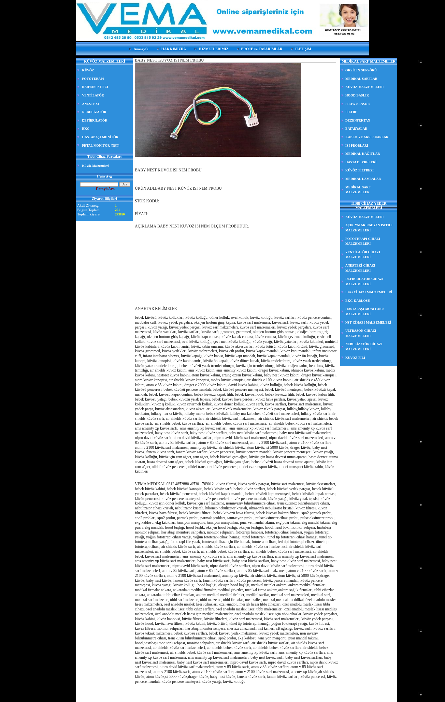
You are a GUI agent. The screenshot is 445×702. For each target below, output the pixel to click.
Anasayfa (141, 49)
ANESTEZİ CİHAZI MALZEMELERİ (360, 268)
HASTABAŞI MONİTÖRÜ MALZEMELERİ (364, 311)
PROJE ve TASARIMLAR (261, 49)
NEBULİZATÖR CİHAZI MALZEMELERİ (363, 346)
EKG (86, 128)
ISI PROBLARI (356, 145)
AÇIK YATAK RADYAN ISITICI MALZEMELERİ (369, 227)
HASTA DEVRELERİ (361, 162)
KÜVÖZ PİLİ (355, 357)
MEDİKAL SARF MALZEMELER (357, 189)
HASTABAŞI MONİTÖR (100, 137)
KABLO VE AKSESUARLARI (367, 137)
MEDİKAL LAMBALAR (363, 179)
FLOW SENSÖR (357, 104)
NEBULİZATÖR (94, 112)
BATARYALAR (356, 128)
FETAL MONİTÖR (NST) (100, 145)
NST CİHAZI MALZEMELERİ (368, 322)
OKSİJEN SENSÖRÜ (361, 70)
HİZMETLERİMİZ (213, 49)
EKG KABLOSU (357, 300)
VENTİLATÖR (93, 95)
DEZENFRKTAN (357, 120)
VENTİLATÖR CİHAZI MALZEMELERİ (362, 254)
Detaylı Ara (105, 189)
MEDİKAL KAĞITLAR (362, 153)
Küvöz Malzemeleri (95, 166)
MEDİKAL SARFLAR (361, 78)
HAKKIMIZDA (173, 49)
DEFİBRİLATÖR (94, 120)
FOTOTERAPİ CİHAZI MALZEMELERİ (362, 241)
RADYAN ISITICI (95, 87)
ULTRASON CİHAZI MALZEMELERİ (360, 333)
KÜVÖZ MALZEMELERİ (364, 87)
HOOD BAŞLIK (357, 95)
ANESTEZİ (90, 104)
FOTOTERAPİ (93, 78)
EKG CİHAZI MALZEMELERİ (368, 292)
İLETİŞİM (303, 49)
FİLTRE (351, 112)
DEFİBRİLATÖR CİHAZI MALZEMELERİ (364, 281)
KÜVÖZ (88, 70)
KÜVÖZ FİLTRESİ (359, 170)
